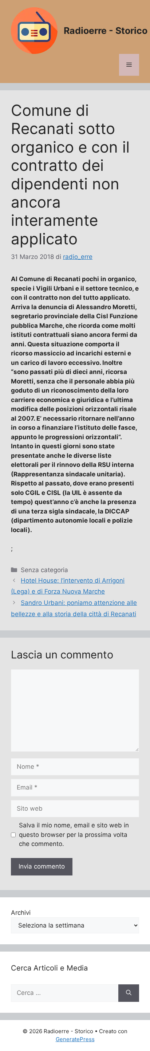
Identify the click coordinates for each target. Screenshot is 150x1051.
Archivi (21, 912)
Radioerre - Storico (105, 30)
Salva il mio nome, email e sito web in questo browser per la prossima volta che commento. (74, 834)
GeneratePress (75, 1039)
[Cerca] (128, 993)
